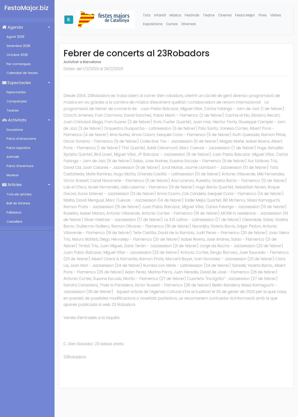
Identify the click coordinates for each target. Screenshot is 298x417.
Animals (13, 157)
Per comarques (19, 64)
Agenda (15, 27)
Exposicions (153, 23)
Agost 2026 (15, 36)
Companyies (17, 101)
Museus (13, 175)
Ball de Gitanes (18, 203)
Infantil (160, 15)
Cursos (172, 23)
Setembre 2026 (18, 46)
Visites (275, 15)
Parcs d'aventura (20, 166)
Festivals (192, 15)
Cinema (224, 15)
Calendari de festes (22, 73)
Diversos (188, 23)
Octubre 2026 (17, 55)
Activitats (16, 120)
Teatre (209, 15)
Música (175, 15)
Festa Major (245, 15)
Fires (263, 15)
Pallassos (14, 212)
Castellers (14, 221)
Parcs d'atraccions (21, 138)
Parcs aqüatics (18, 148)
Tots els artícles (19, 194)
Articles (14, 184)
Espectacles (19, 82)
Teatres (13, 110)
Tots (147, 15)
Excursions (15, 130)
